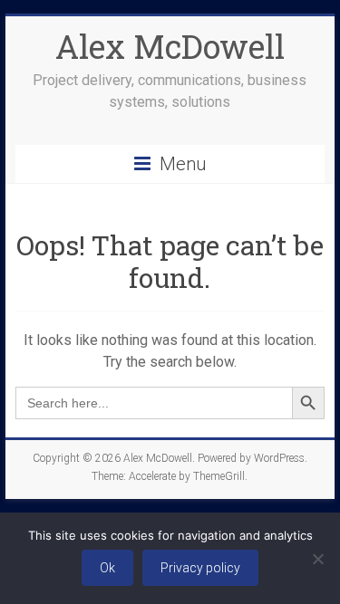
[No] (317, 559)
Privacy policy (200, 568)
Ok (107, 568)
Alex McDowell (170, 46)
